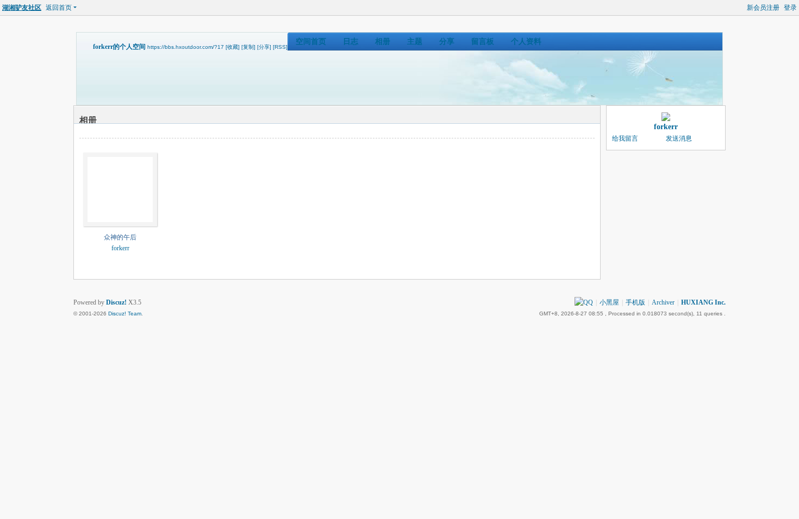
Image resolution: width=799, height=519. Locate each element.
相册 (382, 41)
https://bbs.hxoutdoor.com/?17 (185, 47)
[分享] (264, 47)
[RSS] (280, 47)
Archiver (663, 302)
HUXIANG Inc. (703, 302)
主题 (414, 41)
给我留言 (625, 138)
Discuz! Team (124, 314)
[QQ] (584, 302)
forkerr (120, 248)
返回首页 (59, 7)
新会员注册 (763, 7)
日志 (350, 41)
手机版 (635, 302)
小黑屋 (609, 302)
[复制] (248, 47)
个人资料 (526, 41)
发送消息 (679, 138)
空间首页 (311, 41)
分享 (446, 41)
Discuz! (116, 302)
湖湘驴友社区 (21, 7)
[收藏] (233, 47)
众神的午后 (120, 237)
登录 (790, 7)
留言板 (482, 41)
